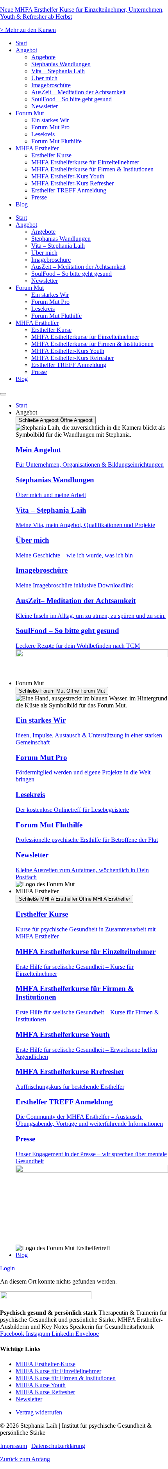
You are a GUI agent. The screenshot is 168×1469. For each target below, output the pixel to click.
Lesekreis (43, 134)
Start (21, 43)
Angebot (26, 50)
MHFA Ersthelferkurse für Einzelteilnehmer (85, 162)
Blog (22, 204)
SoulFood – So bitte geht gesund (71, 99)
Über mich (44, 78)
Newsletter (44, 106)
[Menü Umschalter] (3, 394)
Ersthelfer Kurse (51, 155)
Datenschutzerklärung (58, 1446)
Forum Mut (30, 113)
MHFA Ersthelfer (37, 148)
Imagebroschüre (51, 85)
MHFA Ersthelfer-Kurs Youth (67, 176)
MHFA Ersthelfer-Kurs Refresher (72, 183)
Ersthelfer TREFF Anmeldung (68, 190)
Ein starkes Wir (50, 120)
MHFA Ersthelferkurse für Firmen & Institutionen (92, 169)
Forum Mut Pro (50, 127)
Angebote (43, 57)
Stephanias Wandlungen (61, 64)
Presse (39, 197)
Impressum (13, 1446)
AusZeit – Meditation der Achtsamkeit (78, 92)
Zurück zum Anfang (25, 1459)
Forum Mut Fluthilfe (56, 141)
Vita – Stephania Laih (58, 71)
